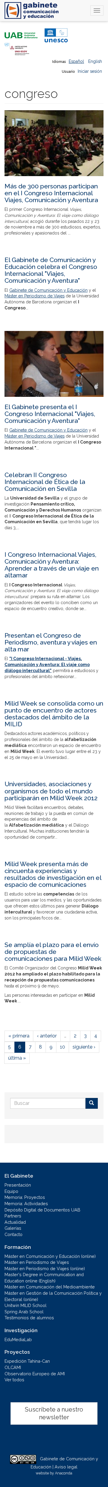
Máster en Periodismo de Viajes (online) (44, 1268)
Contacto (13, 1234)
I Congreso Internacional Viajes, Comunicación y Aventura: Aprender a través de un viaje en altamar (51, 565)
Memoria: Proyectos (24, 1197)
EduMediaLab (18, 1339)
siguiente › (84, 1047)
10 (62, 1047)
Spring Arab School (24, 1311)
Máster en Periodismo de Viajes (34, 296)
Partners (12, 1215)
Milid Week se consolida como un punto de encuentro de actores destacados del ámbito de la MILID (53, 714)
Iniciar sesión (90, 71)
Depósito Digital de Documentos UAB (42, 1209)
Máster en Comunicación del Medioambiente (49, 1286)
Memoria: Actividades (26, 1203)
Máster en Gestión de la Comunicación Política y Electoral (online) (53, 1296)
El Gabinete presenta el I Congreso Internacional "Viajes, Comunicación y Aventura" (49, 413)
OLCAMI (12, 1367)
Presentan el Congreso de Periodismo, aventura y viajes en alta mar (50, 642)
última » (17, 1058)
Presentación (17, 1185)
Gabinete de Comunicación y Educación (48, 290)
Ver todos (14, 1379)
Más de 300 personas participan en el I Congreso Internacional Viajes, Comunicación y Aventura (51, 193)
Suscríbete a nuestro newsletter (54, 1413)
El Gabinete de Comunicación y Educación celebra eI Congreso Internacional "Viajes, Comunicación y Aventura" (50, 270)
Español (76, 61)
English (95, 61)
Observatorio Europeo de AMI (34, 1373)
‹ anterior (47, 1036)
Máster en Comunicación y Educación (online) (50, 1256)
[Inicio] (31, 10)
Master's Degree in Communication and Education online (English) (44, 1277)
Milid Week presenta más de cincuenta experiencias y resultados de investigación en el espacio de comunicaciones (52, 874)
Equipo (11, 1191)
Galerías (12, 1228)
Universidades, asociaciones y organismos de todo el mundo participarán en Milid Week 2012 (51, 790)
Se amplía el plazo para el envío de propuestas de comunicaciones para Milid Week (52, 951)
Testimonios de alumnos (29, 1317)
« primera (18, 1036)
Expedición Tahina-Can (27, 1361)
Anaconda (63, 1473)
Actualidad (15, 1222)
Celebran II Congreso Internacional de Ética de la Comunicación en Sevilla (44, 481)
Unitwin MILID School (25, 1305)
